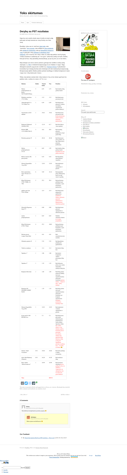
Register (6, 472)
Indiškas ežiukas (65, 394)
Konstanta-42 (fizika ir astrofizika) (91, 122)
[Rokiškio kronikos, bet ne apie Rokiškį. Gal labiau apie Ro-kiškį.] (86, 128)
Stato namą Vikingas (88, 132)
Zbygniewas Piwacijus (88, 134)
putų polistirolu (48, 48)
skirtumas (24, 34)
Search (83, 110)
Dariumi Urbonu (52, 67)
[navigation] (63, 467)
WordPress (27, 447)
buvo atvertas (30, 48)
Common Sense (87, 121)
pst (50, 387)
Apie (28, 22)
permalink (67, 387)
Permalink (41, 408)
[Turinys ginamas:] (88, 65)
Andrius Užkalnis (87, 119)
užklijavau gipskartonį (29, 50)
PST (29, 65)
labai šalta (42, 46)
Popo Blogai (86, 124)
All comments (86, 106)
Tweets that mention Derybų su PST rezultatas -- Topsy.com (39, 438)
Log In (5, 470)
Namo (22, 22)
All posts (85, 104)
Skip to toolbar (4, 460)
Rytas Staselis (86, 130)
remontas (54, 387)
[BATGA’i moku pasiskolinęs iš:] (89, 49)
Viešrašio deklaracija (37, 22)
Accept (91, 455)
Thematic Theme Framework (42, 447)
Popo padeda (86, 126)
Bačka (33, 387)
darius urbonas (45, 387)
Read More (98, 455)
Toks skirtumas (31, 13)
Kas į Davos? (23, 394)
